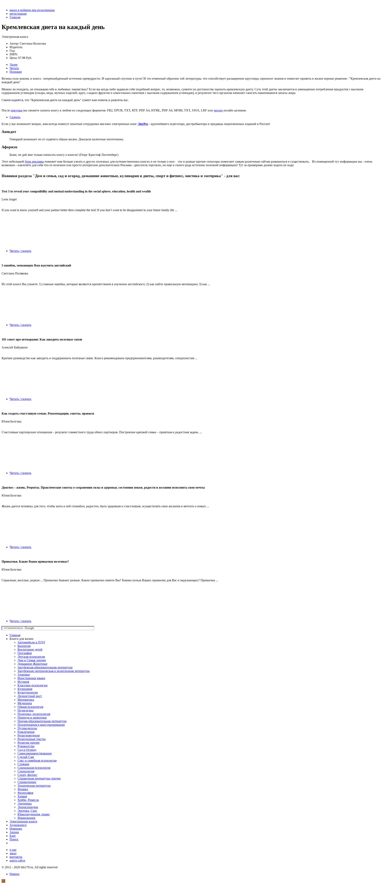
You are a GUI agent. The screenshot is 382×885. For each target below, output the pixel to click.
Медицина (25, 703)
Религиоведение (29, 735)
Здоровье (24, 674)
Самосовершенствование (35, 753)
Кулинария (25, 689)
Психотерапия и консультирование (41, 724)
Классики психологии (33, 685)
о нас (13, 849)
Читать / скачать (20, 251)
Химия (22, 796)
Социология (26, 771)
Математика (26, 699)
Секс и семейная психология (37, 760)
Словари (23, 764)
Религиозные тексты (32, 739)
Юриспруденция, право (34, 814)
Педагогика (25, 710)
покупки (16, 110)
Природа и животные (32, 717)
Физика (23, 789)
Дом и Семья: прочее (32, 660)
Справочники (27, 782)
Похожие (16, 71)
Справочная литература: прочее (39, 778)
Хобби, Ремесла (28, 800)
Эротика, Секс (27, 810)
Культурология (28, 692)
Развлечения (26, 732)
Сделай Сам (26, 757)
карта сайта (17, 860)
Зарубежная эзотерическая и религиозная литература (54, 671)
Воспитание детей (30, 649)
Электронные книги (23, 821)
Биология (24, 646)
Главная (15, 635)
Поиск (14, 839)
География (25, 653)
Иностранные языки (31, 678)
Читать (14, 68)
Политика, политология (34, 714)
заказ (13, 853)
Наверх (14, 874)
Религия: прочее (29, 742)
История (23, 681)
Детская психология (31, 656)
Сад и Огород (27, 749)
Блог (13, 835)
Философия (25, 792)
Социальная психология (34, 767)
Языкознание (26, 818)
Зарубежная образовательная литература (45, 667)
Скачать (15, 117)
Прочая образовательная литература (42, 721)
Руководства (26, 746)
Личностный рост (30, 696)
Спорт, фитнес (27, 775)
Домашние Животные (32, 663)
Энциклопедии (28, 807)
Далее (14, 64)
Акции (14, 832)
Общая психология (30, 706)
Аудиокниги (18, 825)
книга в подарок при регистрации (32, 10)
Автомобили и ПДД (31, 642)
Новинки (16, 828)
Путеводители (27, 728)
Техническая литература (34, 785)
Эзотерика (25, 803)
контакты (16, 857)
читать (218, 110)
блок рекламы (34, 161)
